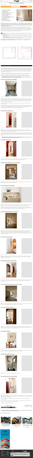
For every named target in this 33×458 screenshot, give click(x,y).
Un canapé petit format (4, 18)
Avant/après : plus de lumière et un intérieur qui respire (11, 410)
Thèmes (2, 453)
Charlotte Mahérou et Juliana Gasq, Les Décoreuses (8, 39)
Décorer (7, 451)
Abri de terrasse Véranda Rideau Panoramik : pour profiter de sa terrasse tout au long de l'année (27, 425)
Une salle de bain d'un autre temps (6, 19)
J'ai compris (12, 455)
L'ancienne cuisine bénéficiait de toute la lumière (7, 12)
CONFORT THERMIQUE (9, 453)
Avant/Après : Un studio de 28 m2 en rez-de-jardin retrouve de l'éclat (13, 137)
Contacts (12, 451)
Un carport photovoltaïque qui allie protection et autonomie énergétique (6, 424)
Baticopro (7, 454)
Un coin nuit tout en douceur (5, 15)
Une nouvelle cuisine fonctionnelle (6, 13)
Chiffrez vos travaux (3, 451)
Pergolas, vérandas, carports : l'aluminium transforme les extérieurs (16, 424)
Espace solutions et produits (3, 454)
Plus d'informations (6, 426)
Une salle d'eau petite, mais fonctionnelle (6, 20)
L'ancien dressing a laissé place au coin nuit (7, 14)
